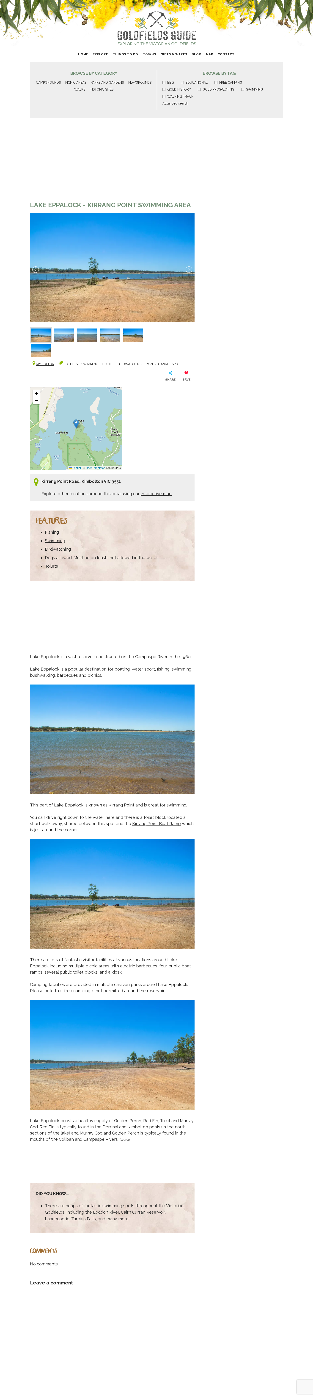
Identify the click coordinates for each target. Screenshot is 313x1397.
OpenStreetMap (95, 468)
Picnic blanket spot (163, 364)
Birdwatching (130, 364)
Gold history (179, 89)
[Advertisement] (112, 162)
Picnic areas (75, 82)
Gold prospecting (218, 89)
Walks (79, 89)
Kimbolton (45, 364)
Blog (196, 54)
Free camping (230, 82)
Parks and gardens (107, 82)
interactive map (156, 493)
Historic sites (101, 89)
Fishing (108, 364)
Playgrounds (139, 82)
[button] (76, 424)
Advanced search (175, 103)
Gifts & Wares (174, 54)
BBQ (170, 82)
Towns (149, 54)
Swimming (254, 89)
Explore (100, 54)
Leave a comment (51, 1283)
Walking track (180, 96)
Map (209, 54)
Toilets (71, 364)
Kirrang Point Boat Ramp (156, 823)
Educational (197, 82)
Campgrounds (48, 82)
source (125, 1139)
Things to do (125, 54)
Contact (226, 54)
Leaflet (76, 468)
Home (83, 54)
